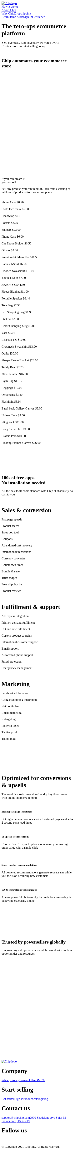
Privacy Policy (10, 1080)
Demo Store (16, 17)
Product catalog (32, 1099)
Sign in (19, 1099)
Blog (45, 1099)
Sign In (27, 17)
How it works (10, 6)
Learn (5, 17)
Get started (38, 17)
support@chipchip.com (16, 1117)
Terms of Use (27, 1080)
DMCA (40, 1080)
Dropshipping (22, 13)
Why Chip (8, 13)
